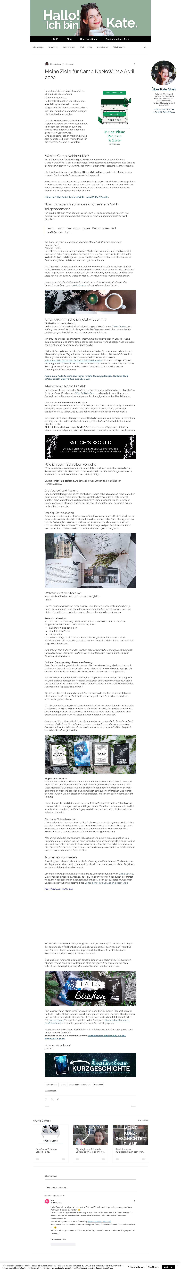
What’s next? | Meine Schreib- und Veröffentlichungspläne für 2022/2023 (49, 1150)
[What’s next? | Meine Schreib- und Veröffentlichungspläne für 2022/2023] (50, 1135)
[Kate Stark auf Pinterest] (97, 1213)
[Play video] (90, 913)
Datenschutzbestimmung (94, 1216)
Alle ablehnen (153, 1267)
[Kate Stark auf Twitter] (88, 1213)
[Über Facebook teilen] (46, 1099)
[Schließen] (178, 1267)
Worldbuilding (86, 47)
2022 (63, 1084)
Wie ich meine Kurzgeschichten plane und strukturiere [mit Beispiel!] (130, 1150)
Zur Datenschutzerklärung (102, 1268)
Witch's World (119, 47)
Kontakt (111, 1216)
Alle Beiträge (38, 47)
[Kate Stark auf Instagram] (102, 1213)
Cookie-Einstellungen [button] (135, 1267)
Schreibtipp (53, 47)
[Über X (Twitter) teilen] (52, 1099)
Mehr (132, 47)
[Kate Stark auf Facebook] (83, 1213)
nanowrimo (98, 1084)
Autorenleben (69, 47)
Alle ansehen (143, 1120)
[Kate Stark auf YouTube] (93, 1213)
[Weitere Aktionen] (134, 64)
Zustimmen (168, 1267)
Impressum (74, 1216)
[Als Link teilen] (58, 1099)
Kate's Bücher (102, 47)
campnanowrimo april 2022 (79, 1084)
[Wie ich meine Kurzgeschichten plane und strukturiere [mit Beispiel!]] (130, 1135)
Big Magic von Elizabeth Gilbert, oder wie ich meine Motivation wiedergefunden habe (90, 1150)
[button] (145, 47)
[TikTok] (79, 1213)
